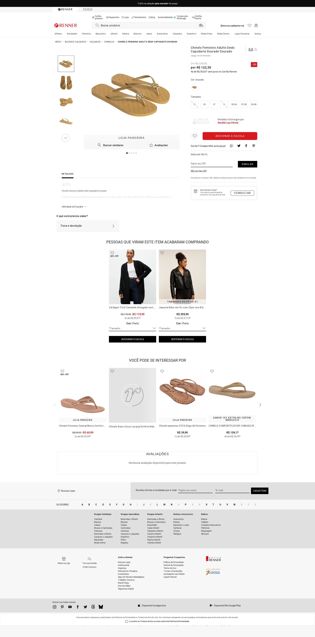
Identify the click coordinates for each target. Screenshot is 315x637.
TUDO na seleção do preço (157, 3)
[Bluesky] (101, 608)
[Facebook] (78, 607)
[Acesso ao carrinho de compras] (256, 26)
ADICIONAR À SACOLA (132, 339)
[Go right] (66, 138)
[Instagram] (54, 607)
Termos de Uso (144, 617)
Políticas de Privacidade (125, 617)
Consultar (242, 193)
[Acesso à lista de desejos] (249, 26)
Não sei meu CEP (199, 171)
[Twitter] (85, 607)
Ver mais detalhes (72, 207)
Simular (247, 164)
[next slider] (54, 404)
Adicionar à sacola (230, 136)
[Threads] (93, 608)
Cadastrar (259, 491)
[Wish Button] (195, 136)
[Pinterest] (62, 607)
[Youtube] (70, 607)
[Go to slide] (127, 153)
